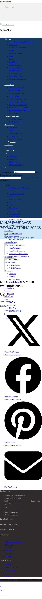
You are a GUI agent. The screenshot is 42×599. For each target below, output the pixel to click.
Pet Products (9, 288)
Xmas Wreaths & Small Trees (19, 257)
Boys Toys (12, 305)
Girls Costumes (14, 214)
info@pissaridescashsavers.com (20, 501)
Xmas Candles (14, 237)
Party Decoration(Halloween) (19, 188)
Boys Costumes (14, 216)
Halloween (12, 191)
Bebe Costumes (14, 211)
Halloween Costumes (16, 194)
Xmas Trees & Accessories (18, 254)
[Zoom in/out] (1, 595)
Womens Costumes (16, 219)
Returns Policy (9, 573)
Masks (11, 196)
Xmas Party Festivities (17, 245)
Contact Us (9, 7)
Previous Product (10, 242)
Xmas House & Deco (16, 239)
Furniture (7, 291)
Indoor (11, 294)
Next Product (9, 257)
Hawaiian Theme (15, 199)
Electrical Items (14, 279)
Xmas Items (8, 231)
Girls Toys (12, 308)
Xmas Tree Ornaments (17, 251)
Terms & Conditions (11, 567)
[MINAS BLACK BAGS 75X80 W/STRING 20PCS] (10, 269)
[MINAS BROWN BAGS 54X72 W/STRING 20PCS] (10, 254)
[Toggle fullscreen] (2, 595)
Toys (6, 299)
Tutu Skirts (13, 208)
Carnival (7, 185)
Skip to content (5, 1)
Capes (11, 205)
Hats (10, 202)
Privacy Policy (9, 576)
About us (7, 564)
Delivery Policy (9, 570)
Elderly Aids (8, 297)
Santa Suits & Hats (15, 234)
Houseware (8, 271)
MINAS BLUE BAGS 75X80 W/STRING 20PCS (19, 238)
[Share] (4, 595)
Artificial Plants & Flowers (13, 542)
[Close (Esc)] (6, 595)
